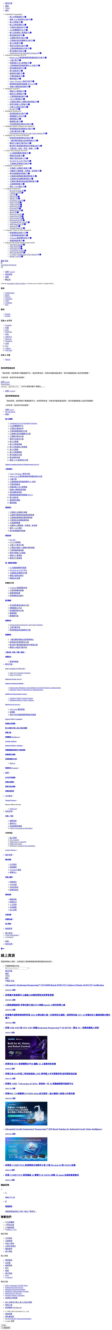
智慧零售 (8, 635)
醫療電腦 (13, 119)
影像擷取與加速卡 (17, 233)
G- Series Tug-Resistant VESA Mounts (23, 254)
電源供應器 (14, 662)
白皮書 (7, 1263)
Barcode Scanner (16, 191)
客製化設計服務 (10, 786)
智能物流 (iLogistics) (11, 768)
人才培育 (13, 905)
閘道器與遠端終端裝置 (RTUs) (21, 84)
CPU (12, 195)
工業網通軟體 (15, 184)
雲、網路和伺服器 (11, 563)
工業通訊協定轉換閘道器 (19, 179)
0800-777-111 (12, 1230)
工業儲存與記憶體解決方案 (20, 40)
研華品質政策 (9, 791)
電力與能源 (14, 71)
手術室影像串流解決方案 (19, 124)
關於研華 (8, 855)
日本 (7, 334)
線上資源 (13, 838)
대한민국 (8, 337)
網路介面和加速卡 (17, 158)
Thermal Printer (15, 228)
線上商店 (8, 933)
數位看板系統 (15, 35)
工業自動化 (8, 469)
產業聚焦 (8, 1265)
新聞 (7, 1271)
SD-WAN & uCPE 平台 (18, 161)
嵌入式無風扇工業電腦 (19, 33)
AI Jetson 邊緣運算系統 (19, 238)
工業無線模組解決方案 (19, 48)
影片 (7, 1268)
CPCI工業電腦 (15, 99)
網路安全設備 (15, 156)
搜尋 (7, 277)
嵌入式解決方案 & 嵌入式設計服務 (16, 728)
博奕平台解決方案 (17, 46)
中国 (7, 328)
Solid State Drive (16, 224)
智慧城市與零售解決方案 (19, 138)
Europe (7, 314)
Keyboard (13, 208)
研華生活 (13, 902)
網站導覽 (8, 1314)
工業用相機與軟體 (17, 235)
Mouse (12, 212)
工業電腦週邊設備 (17, 96)
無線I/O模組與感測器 (18, 87)
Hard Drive (14, 206)
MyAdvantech (10, 412)
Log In (12, 272)
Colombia (8, 303)
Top (4, 1325)
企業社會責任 (10, 1246)
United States (9, 293)
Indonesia (8, 332)
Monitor (13, 197)
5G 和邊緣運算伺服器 (18, 153)
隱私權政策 (9, 1316)
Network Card (15, 214)
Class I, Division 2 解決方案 (20, 81)
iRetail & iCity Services (12, 704)
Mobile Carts (14, 256)
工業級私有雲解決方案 (19, 164)
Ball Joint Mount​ (15, 252)
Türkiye (8, 348)
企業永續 (8, 914)
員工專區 (8, 924)
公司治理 (13, 885)
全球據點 (13, 907)
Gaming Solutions (10, 741)
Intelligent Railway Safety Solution (22, 700)
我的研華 (8, 274)
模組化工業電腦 (16, 91)
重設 (2, 261)
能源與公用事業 (10, 723)
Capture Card (14, 193)
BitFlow (12, 763)
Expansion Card (15, 201)
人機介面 (13, 60)
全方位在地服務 (10, 777)
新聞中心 (13, 872)
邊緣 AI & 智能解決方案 (19, 19)
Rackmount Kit (15, 220)
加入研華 (13, 910)
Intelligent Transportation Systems (16, 694)
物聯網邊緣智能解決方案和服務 (15, 750)
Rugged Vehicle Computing (13, 719)
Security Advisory (11, 850)
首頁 (7, 941)
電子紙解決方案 (16, 51)
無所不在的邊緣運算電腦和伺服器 (23, 715)
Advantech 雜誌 (15, 870)
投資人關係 (8, 877)
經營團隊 (13, 867)
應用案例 (8, 1260)
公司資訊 (13, 864)
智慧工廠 (8, 732)
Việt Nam (8, 350)
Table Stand (14, 247)
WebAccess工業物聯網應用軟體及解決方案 (26, 58)
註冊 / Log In (10, 391)
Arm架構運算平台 (17, 30)
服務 (7, 773)
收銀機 (12, 712)
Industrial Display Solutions (13, 745)
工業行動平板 (15, 131)
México (7, 297)
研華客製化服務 (10, 754)
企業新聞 (8, 1241)
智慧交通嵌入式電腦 (18, 104)
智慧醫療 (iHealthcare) (12, 737)
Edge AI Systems (16, 675)
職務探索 (13, 899)
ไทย (6, 346)
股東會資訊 (14, 890)
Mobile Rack (14, 210)
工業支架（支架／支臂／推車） (22, 148)
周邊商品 (8, 657)
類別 (7, 10)
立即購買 (10, 1222)
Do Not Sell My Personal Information (18, 1319)
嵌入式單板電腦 (16, 25)
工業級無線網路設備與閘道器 (21, 176)
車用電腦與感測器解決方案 (20, 129)
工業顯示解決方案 (17, 38)
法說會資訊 (14, 887)
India (7, 330)
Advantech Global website (16, 283)
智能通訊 (8, 507)
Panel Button (5, 384)
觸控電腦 (13, 79)
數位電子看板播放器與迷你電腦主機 (24, 146)
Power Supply (15, 218)
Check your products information (21, 828)
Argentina (8, 299)
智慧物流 (8, 620)
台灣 (8, 280)
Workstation (14, 249)
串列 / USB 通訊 (16, 187)
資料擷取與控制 (16, 68)
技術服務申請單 (16, 826)
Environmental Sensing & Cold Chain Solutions (26, 133)
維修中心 (13, 823)
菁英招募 (8, 894)
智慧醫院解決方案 (17, 114)
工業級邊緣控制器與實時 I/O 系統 (23, 65)
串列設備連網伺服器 (18, 173)
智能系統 (8, 535)
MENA (7, 359)
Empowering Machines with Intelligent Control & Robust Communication (35, 688)
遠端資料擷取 (15, 73)
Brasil (7, 295)
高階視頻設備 (15, 241)
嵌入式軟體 (14, 43)
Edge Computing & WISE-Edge (15, 668)
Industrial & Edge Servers (13, 679)
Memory (13, 199)
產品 (7, 6)
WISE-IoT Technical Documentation (22, 846)
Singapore (8, 341)
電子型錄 (8, 1273)
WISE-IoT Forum (16, 844)
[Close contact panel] (1, 1189)
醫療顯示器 (14, 121)
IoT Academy (14, 840)
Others (7, 8)
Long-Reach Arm (16, 251)
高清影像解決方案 (11, 759)
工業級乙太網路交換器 (19, 168)
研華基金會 (8, 919)
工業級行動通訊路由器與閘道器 (22, 181)
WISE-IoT (13, 809)
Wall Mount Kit (15, 245)
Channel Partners (10, 800)
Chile (7, 301)
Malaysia (8, 339)
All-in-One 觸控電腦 (17, 709)
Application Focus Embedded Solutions (24, 53)
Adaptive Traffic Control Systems (21, 698)
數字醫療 (8, 600)
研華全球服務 (9, 782)
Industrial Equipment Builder (14, 683)
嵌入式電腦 (14, 22)
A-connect (8, 1277)
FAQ (7, 1275)
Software (13, 226)
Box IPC (13, 109)
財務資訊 (13, 882)
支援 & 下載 (9, 816)
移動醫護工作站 (16, 116)
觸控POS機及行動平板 (18, 143)
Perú (6, 305)
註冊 (7, 272)
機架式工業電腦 (16, 94)
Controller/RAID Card (18, 222)
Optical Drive (14, 216)
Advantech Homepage (8, 265)
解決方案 (8, 3)
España (7, 316)
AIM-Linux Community (18, 842)
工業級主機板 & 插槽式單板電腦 (22, 102)
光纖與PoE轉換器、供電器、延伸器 (24, 171)
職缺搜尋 (8, 1249)
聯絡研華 (8, 929)
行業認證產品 (15, 76)
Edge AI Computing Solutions (20, 673)
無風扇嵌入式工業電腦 (19, 63)
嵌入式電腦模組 (16, 17)
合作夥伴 (8, 796)
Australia (8, 325)
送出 (6, 261)
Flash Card (14, 202)
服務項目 (13, 821)
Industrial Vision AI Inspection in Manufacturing (26, 690)
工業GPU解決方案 (17, 107)
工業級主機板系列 (17, 27)
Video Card (14, 204)
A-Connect (9, 937)
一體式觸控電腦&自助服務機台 (22, 141)
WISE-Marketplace (12, 935)
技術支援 (8, 811)
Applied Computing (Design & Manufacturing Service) (22, 464)
